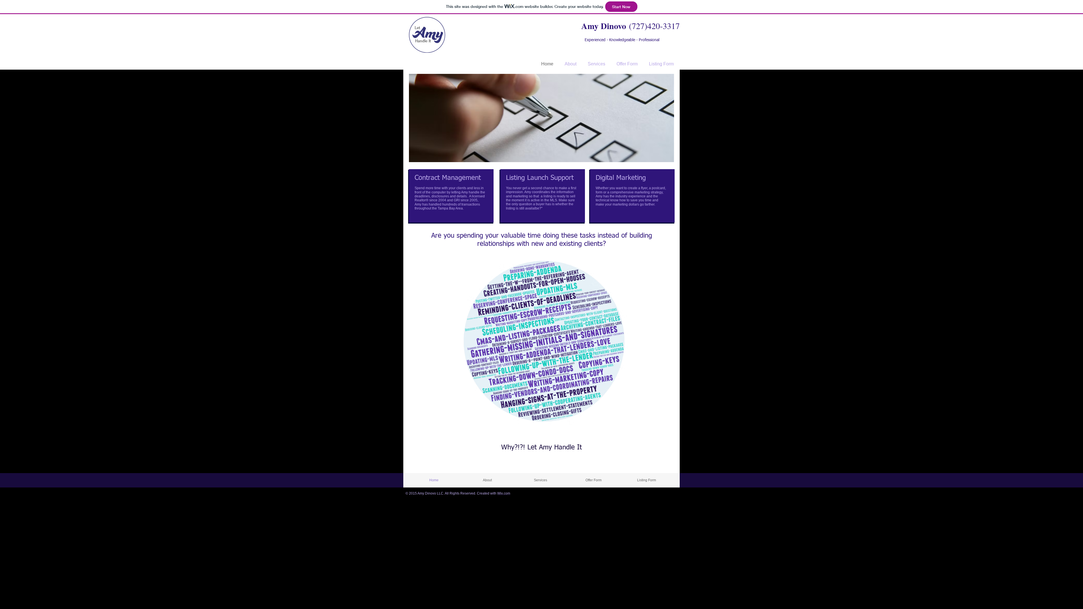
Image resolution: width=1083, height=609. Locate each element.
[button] (541, 118)
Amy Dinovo (603, 25)
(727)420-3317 (654, 25)
